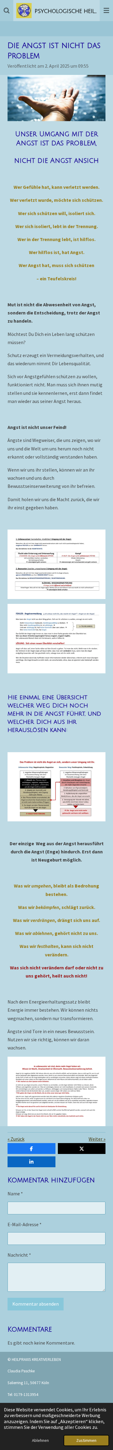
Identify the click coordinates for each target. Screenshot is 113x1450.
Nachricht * (19, 1255)
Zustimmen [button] (86, 1440)
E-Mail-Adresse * (25, 1224)
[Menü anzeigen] (106, 10)
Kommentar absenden (35, 1304)
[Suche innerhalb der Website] (6, 10)
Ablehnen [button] (40, 1440)
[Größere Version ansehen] (56, 98)
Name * (15, 1194)
